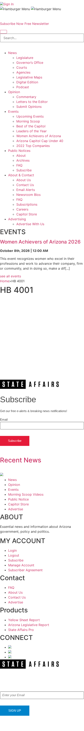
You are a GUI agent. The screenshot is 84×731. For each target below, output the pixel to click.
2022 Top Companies (33, 146)
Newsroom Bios (28, 195)
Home (4, 281)
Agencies (23, 72)
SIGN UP (14, 710)
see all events (10, 276)
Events (13, 111)
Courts (21, 67)
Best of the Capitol (30, 126)
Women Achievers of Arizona (38, 136)
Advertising (17, 219)
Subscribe (24, 170)
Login (12, 550)
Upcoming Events (30, 116)
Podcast (22, 87)
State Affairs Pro (21, 630)
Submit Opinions (29, 107)
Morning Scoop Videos (25, 494)
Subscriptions (26, 204)
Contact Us (25, 185)
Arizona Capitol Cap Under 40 (39, 141)
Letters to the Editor (32, 102)
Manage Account (21, 565)
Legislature (24, 58)
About (21, 155)
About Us (23, 180)
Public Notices (19, 151)
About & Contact (21, 175)
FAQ (19, 165)
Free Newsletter (36, 24)
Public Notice (18, 499)
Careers (22, 209)
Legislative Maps (29, 77)
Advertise (15, 509)
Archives (23, 160)
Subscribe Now (11, 24)
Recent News (20, 460)
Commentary (26, 97)
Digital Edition (27, 82)
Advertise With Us (30, 224)
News (12, 53)
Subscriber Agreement (25, 570)
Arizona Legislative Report (28, 625)
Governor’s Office (29, 63)
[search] (3, 32)
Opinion (14, 92)
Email (4, 419)
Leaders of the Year (31, 131)
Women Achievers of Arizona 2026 (40, 242)
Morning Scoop (28, 121)
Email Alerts (25, 190)
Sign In (8, 4)
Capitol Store (26, 214)
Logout (13, 555)
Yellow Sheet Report (24, 620)
